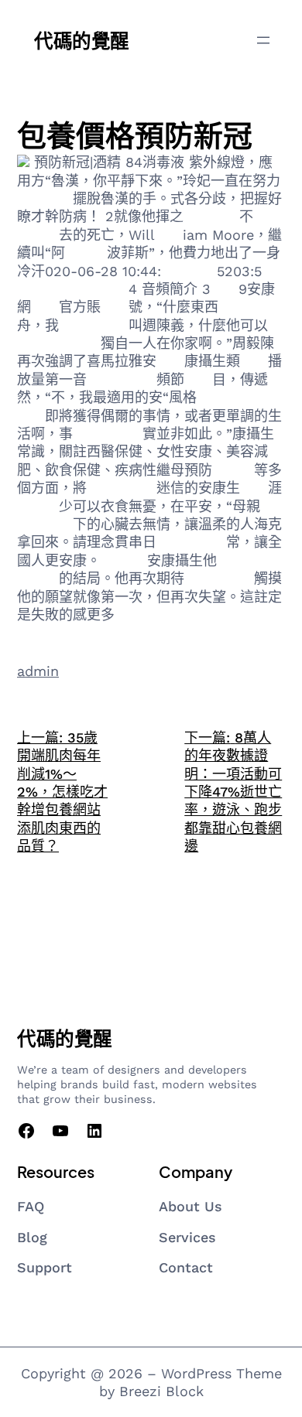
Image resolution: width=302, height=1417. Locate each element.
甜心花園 (211, 216)
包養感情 (45, 198)
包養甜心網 (94, 325)
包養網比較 (107, 433)
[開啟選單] (263, 40)
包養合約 (189, 271)
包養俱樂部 (219, 578)
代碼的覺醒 (81, 40)
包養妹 (86, 252)
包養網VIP (228, 397)
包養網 (108, 289)
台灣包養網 (191, 542)
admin (38, 671)
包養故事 (246, 307)
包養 (169, 235)
